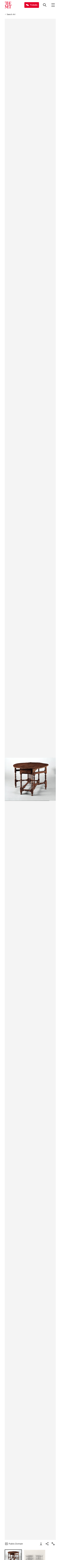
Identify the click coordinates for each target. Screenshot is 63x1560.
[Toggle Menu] (53, 5)
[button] (30, 779)
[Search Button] (44, 5)
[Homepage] (8, 5)
